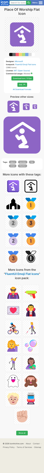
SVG (20, 85)
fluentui (23, 166)
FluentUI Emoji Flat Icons (25, 64)
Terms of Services (24, 447)
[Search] (28, 3)
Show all (22, 433)
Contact (36, 444)
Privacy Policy (9, 447)
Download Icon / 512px (22, 78)
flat (32, 162)
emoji (13, 166)
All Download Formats (22, 89)
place (13, 162)
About (28, 444)
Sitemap (37, 447)
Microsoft (19, 61)
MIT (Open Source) (22, 71)
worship (23, 162)
